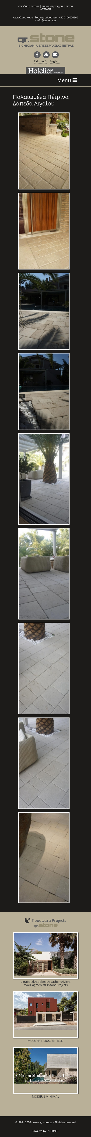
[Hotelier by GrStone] (45, 70)
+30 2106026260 (68, 17)
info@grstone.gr (46, 20)
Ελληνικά (40, 61)
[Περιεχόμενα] (46, 54)
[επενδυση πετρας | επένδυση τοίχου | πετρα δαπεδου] (46, 42)
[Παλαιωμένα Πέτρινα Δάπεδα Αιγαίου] (44, 189)
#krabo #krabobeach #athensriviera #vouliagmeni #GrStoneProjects (45, 983)
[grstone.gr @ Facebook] (37, 54)
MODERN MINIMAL (45, 1096)
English (55, 61)
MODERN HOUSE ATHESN (45, 1041)
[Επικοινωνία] (55, 54)
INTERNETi (53, 1131)
